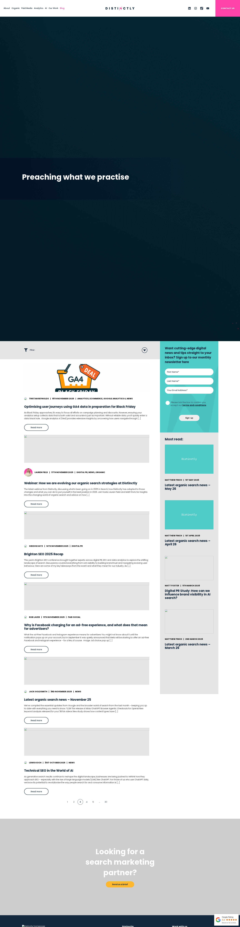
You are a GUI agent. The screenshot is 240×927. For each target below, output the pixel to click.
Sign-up (189, 418)
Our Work (53, 8)
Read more (39, 428)
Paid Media (26, 8)
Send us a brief (120, 884)
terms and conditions (194, 405)
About (7, 8)
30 (106, 802)
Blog (62, 8)
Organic (16, 8)
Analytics (38, 8)
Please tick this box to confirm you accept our (188, 404)
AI (46, 8)
